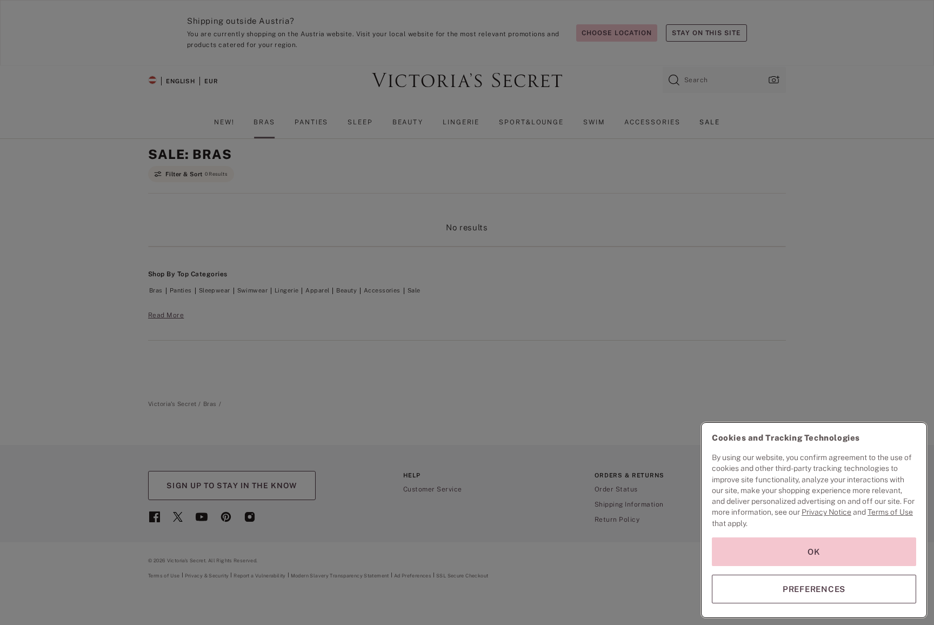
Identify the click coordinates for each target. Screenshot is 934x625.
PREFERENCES (814, 589)
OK (814, 551)
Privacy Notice (826, 512)
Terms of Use (890, 512)
